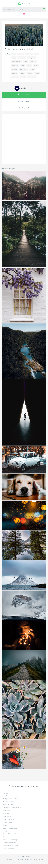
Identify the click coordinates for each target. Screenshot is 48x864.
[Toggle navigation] (24, 14)
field (22, 65)
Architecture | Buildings (11, 796)
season (30, 73)
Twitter (11, 859)
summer (14, 77)
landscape (23, 69)
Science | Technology (10, 840)
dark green (31, 58)
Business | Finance (9, 805)
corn (36, 54)
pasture (14, 73)
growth (14, 69)
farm (25, 61)
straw (37, 73)
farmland (15, 65)
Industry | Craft (8, 822)
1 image (30, 88)
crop (13, 58)
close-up (28, 54)
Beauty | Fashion (8, 802)
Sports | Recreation (9, 843)
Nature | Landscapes (10, 828)
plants (22, 73)
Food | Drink (7, 816)
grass (35, 65)
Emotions (6, 813)
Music (5, 825)
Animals (5, 793)
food (29, 65)
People (5, 831)
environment (16, 61)
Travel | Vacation (8, 848)
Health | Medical (8, 819)
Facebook (20, 859)
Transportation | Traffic (10, 845)
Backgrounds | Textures (11, 799)
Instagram (39, 859)
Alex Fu (23, 88)
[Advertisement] (24, 139)
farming (33, 61)
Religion (5, 837)
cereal (20, 54)
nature (32, 69)
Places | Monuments (10, 834)
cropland (21, 58)
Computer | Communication (12, 807)
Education (6, 810)
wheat (23, 77)
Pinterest (29, 859)
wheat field (31, 77)
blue (13, 54)
